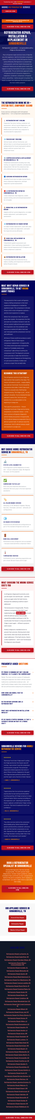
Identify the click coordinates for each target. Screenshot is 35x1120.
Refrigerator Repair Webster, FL (17, 1085)
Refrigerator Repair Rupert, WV (17, 1088)
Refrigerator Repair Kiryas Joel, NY (17, 1012)
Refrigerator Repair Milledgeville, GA (17, 1052)
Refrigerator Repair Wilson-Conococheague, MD (17, 963)
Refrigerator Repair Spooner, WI (17, 1103)
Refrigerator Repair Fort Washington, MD (17, 980)
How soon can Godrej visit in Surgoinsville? (12, 694)
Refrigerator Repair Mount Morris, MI (17, 986)
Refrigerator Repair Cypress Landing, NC (17, 983)
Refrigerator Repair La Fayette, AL (17, 954)
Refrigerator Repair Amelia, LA (17, 1030)
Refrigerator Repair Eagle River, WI (17, 957)
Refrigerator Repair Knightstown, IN (17, 1091)
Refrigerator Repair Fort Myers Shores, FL (17, 1015)
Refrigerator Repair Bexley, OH (17, 995)
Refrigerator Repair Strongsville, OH (17, 1058)
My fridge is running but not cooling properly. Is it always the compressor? (16, 673)
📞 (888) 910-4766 (9, 11)
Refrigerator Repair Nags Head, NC (17, 1042)
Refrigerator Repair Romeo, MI (17, 1018)
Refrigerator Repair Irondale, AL (17, 968)
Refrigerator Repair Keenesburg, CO (17, 1024)
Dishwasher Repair (17, 924)
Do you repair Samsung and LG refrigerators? (12, 703)
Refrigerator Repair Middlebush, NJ (17, 1106)
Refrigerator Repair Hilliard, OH (17, 1009)
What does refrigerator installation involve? (15, 712)
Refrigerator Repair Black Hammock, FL (17, 977)
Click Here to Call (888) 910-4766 (17, 1118)
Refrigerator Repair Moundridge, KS (17, 1067)
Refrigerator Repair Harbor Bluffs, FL (18, 1055)
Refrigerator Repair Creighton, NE (17, 998)
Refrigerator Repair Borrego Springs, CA (17, 1076)
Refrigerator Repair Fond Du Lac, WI (17, 1061)
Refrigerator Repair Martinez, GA (17, 1079)
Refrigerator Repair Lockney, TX (17, 1039)
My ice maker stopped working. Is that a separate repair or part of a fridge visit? (16, 721)
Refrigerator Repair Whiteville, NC (17, 971)
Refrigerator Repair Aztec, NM (17, 1033)
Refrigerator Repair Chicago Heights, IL (17, 1070)
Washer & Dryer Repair (17, 930)
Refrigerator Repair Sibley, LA (17, 1021)
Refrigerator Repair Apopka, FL (18, 1064)
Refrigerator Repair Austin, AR (17, 974)
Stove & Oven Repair (17, 917)
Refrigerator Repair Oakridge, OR (17, 1094)
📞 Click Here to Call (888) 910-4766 (17, 26)
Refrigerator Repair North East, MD (17, 1045)
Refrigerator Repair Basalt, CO (17, 1049)
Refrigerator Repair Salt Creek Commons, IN (17, 1005)
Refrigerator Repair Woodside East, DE (17, 1001)
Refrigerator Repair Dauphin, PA (17, 1027)
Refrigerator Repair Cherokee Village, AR (17, 960)
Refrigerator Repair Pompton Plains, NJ (17, 989)
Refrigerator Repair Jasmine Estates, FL (17, 1082)
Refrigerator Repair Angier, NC (17, 992)
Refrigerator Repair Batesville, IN (17, 1097)
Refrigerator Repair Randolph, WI (17, 1036)
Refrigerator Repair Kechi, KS (17, 1073)
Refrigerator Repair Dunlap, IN (17, 1100)
